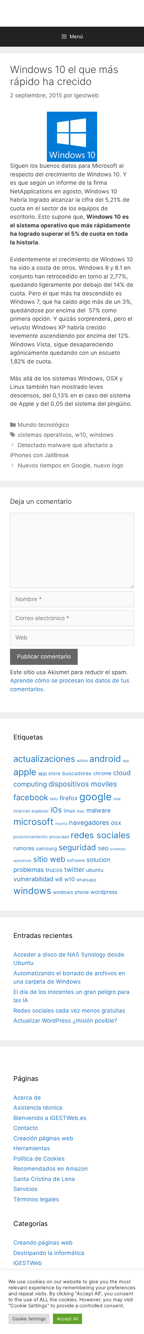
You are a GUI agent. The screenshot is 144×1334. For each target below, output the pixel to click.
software (76, 860)
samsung (46, 849)
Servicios (25, 1189)
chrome (102, 773)
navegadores (89, 823)
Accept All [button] (67, 1318)
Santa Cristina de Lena (44, 1179)
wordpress (103, 892)
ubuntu (94, 870)
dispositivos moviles (83, 784)
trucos (54, 869)
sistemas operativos (45, 434)
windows (101, 434)
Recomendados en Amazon (50, 1168)
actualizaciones (44, 759)
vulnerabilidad (33, 879)
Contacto (25, 1128)
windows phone (71, 892)
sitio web (49, 859)
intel (117, 799)
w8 (59, 879)
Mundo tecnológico (43, 424)
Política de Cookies (39, 1158)
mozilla (61, 824)
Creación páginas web (43, 1138)
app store (49, 774)
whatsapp (86, 879)
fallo (54, 799)
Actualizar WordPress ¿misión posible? (65, 1020)
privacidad (59, 837)
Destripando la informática (48, 1253)
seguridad (77, 847)
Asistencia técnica (37, 1107)
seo (103, 848)
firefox (69, 798)
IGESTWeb (27, 1263)
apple (25, 772)
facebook (30, 797)
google (95, 797)
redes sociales (100, 835)
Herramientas (31, 1148)
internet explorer (31, 811)
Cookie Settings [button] (29, 1318)
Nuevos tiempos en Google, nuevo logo (70, 465)
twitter (74, 870)
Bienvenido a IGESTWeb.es (49, 1118)
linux (69, 811)
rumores (23, 848)
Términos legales (36, 1199)
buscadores (76, 773)
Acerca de (27, 1097)
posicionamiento (30, 836)
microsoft (33, 821)
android (105, 758)
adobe (82, 760)
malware (98, 810)
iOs (56, 809)
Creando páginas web (43, 1242)
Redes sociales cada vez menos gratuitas (69, 1010)
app (126, 761)
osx (116, 822)
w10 (80, 434)
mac (81, 811)
